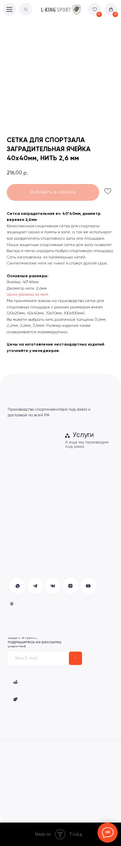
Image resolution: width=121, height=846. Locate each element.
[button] (46, 681)
